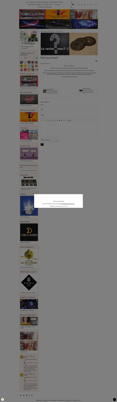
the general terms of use (67, 203)
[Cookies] (2, 399)
